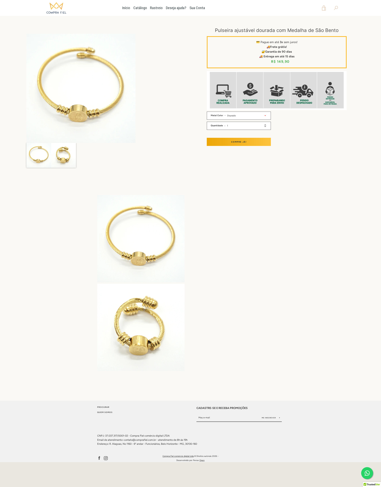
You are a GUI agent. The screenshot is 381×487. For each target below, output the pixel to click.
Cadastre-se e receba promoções (222, 408)
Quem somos (105, 412)
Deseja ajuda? (176, 8)
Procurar (103, 407)
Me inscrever (269, 418)
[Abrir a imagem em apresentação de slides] (81, 88)
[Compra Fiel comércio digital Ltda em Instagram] (106, 458)
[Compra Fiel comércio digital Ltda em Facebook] (99, 458)
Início (126, 8)
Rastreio (156, 8)
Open (202, 460)
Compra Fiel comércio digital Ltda (178, 456)
